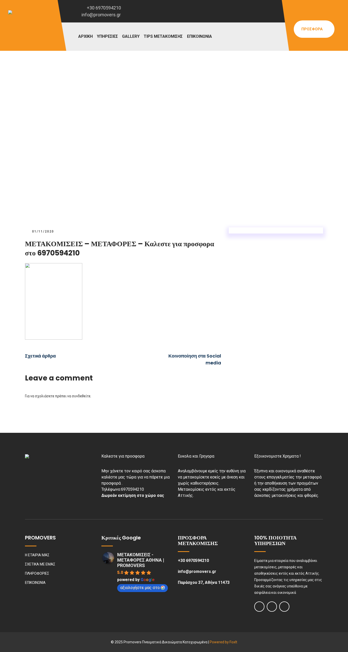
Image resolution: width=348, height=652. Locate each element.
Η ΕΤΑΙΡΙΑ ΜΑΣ (37, 555)
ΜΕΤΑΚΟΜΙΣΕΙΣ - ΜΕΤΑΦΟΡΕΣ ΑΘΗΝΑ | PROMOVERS (140, 560)
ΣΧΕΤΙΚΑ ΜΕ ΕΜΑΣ (40, 564)
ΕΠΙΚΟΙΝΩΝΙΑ (199, 36)
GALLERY (131, 36)
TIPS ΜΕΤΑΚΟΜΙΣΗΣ (163, 36)
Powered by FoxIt (223, 642)
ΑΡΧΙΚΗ (85, 36)
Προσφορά (312, 29)
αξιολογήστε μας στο (140, 587)
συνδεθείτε (81, 396)
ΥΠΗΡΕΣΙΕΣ (107, 36)
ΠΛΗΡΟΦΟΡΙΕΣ (37, 573)
